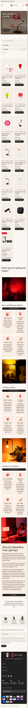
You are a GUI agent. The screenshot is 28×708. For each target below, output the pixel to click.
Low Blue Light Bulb (7, 106)
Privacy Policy (20, 641)
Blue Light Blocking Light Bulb (20, 77)
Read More (6, 30)
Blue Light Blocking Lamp (7, 163)
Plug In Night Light (20, 106)
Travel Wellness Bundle (6, 250)
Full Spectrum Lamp (7, 192)
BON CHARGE (8, 706)
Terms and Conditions (5, 642)
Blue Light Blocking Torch (7, 221)
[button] (2, 5)
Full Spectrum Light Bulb (7, 77)
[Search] (23, 5)
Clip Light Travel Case (19, 221)
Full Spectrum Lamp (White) (20, 192)
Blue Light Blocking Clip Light (20, 134)
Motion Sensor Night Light (6, 134)
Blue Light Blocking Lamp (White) (20, 163)
